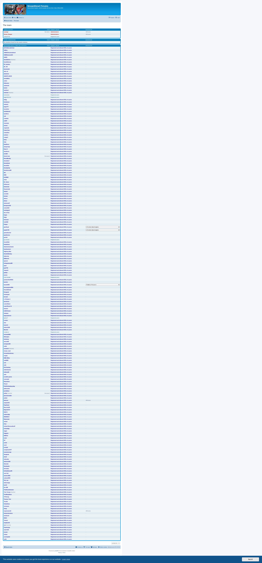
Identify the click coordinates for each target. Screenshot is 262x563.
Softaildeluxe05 (8, 471)
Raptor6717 (7, 409)
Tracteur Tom (7, 499)
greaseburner (7, 232)
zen (5, 525)
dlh (5, 172)
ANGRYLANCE (8, 76)
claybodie (6, 127)
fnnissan (6, 219)
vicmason (6, 506)
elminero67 (7, 203)
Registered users (55, 36)
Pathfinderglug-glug (9, 386)
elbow (5, 200)
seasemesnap (7, 452)
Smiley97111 (7, 36)
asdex (5, 80)
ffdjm (5, 217)
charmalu (6, 123)
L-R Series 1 (7, 299)
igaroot (6, 260)
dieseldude (7, 163)
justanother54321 (8, 279)
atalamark (6, 85)
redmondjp (7, 414)
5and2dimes (7, 59)
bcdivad (6, 92)
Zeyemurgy (7, 527)
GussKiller (7, 242)
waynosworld (7, 511)
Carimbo (6, 118)
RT (4, 440)
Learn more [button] (66, 559)
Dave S (6, 149)
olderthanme (7, 369)
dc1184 (6, 153)
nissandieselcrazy (9, 353)
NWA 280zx (7, 358)
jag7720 (6, 268)
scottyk (6, 447)
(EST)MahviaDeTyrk (9, 47)
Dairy (5, 139)
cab (5, 116)
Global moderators (10, 40)
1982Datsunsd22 (8, 55)
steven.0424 (7, 475)
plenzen (6, 400)
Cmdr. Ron (7, 130)
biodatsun (6, 102)
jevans (5, 275)
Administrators (8, 29)
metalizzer (6, 332)
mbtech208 (7, 327)
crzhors (6, 135)
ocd (5, 362)
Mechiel (6, 329)
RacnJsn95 (7, 407)
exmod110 (6, 208)
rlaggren (6, 433)
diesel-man (7, 156)
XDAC (5, 518)
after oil (6, 71)
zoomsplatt (7, 536)
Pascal (5, 383)
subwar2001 (7, 478)
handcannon (7, 249)
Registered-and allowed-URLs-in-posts (15, 45)
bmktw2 (6, 104)
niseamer (6, 348)
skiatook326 (7, 461)
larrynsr (6, 308)
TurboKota (7, 503)
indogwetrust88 (8, 263)
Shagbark (6, 454)
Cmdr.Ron (6, 132)
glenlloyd (6, 227)
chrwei (5, 125)
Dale (5, 142)
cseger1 (6, 137)
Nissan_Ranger (8, 34)
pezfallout (6, 391)
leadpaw (6, 313)
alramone (6, 73)
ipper (5, 265)
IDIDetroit (6, 258)
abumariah (7, 69)
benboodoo (6, 95)
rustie (5, 442)
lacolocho (6, 301)
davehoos (6, 151)
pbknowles (7, 388)
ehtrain (6, 196)
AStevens (6, 83)
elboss (5, 198)
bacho (5, 87)
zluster (6, 532)
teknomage (7, 482)
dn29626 (6, 177)
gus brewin (6, 239)
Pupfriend (6, 405)
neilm (5, 346)
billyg (5, 99)
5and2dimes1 (7, 62)
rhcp (5, 423)
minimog (6, 339)
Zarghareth (7, 522)
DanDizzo (6, 144)
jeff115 (5, 272)
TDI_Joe (6, 480)
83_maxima (7, 64)
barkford (6, 90)
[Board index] (15, 9)
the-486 (6, 487)
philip (5, 393)
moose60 (6, 341)
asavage (6, 32)
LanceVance (7, 303)
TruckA (6, 501)
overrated (6, 379)
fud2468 (6, 222)
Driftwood (6, 184)
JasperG (6, 270)
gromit (5, 237)
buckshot (6, 109)
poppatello (7, 402)
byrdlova (6, 113)
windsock (6, 515)
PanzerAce (7, 381)
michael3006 (7, 334)
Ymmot (6, 520)
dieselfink (6, 165)
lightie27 (6, 318)
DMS (5, 175)
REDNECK (6, 416)
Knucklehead (7, 289)
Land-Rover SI (8, 306)
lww (5, 322)
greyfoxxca (7, 235)
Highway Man (7, 251)
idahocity (6, 256)
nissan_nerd (7, 351)
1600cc (6, 50)
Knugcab (6, 292)
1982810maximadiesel (10, 52)
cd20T (5, 120)
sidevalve (6, 459)
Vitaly (5, 508)
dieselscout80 (7, 170)
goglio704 (6, 230)
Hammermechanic (9, 246)
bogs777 (6, 106)
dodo (5, 179)
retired (5, 421)
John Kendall (7, 277)
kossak (6, 296)
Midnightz (6, 336)
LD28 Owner (7, 311)
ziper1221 (6, 529)
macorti (6, 325)
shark (5, 456)
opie (5, 374)
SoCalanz (6, 468)
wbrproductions (8, 513)
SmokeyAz (7, 466)
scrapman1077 (8, 449)
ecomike (6, 193)
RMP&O (6, 435)
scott (5, 445)
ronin (5, 438)
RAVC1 (6, 412)
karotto (6, 282)
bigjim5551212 (7, 97)
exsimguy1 (7, 210)
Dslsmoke (6, 186)
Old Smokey (7, 367)
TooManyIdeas (8, 494)
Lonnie (6, 320)
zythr (5, 539)
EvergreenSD (7, 205)
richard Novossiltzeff (9, 426)
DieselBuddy (7, 158)
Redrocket (6, 419)
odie (5, 365)
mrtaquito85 (7, 343)
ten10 (5, 485)
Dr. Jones (6, 182)
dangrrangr (7, 146)
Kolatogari (7, 294)
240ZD (5, 57)
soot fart (6, 473)
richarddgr (7, 428)
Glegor (6, 224)
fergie (5, 215)
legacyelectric (7, 315)
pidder (5, 398)
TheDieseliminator (9, 489)
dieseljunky (7, 168)
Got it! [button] (250, 559)
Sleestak (6, 463)
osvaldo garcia (8, 376)
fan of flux (6, 212)
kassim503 (7, 284)
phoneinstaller (8, 395)
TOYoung (6, 496)
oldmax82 (6, 372)
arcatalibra (7, 78)
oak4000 (6, 360)
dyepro (6, 191)
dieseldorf (6, 160)
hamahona (7, 244)
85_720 (6, 66)
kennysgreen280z (8, 287)
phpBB (56, 550)
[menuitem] (14, 17)
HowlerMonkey (8, 253)
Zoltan (5, 534)
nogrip (5, 355)
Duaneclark (7, 189)
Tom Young (7, 492)
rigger (5, 431)
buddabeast (7, 111)
